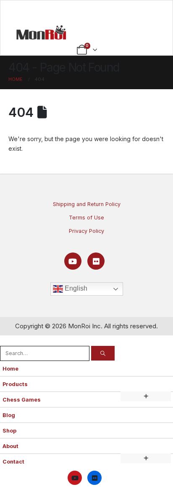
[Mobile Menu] (87, 11)
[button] (4, 340)
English (75, 288)
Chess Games (22, 400)
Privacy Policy (86, 231)
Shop (9, 431)
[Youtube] (72, 261)
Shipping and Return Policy (87, 204)
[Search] (103, 353)
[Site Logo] (41, 32)
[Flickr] (96, 261)
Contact (13, 462)
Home (10, 369)
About (10, 446)
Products (15, 384)
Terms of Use (86, 217)
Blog (9, 415)
